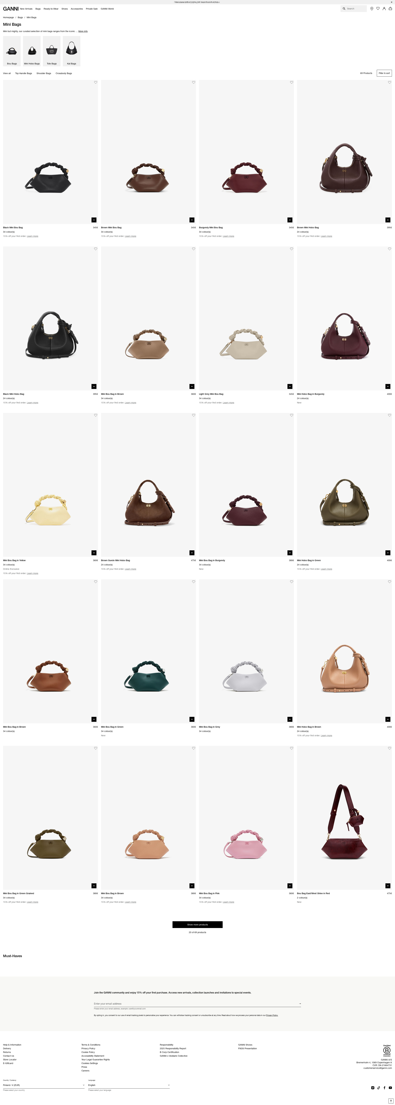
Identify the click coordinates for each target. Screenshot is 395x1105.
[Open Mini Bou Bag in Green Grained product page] (50, 818)
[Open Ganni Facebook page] (384, 1088)
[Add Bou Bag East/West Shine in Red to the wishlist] (389, 748)
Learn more (32, 236)
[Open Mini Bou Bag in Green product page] (148, 651)
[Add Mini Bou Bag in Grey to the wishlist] (291, 581)
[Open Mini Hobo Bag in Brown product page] (344, 651)
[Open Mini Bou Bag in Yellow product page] (50, 485)
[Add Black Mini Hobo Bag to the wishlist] (95, 249)
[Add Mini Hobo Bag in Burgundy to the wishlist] (389, 249)
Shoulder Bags (44, 73)
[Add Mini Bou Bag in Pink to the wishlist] (291, 748)
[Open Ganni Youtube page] (390, 1088)
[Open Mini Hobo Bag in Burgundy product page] (344, 318)
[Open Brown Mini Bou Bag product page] (148, 152)
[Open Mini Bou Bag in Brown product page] (148, 318)
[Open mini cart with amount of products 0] (390, 8)
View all (7, 73)
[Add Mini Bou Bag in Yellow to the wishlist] (95, 415)
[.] (197, 2)
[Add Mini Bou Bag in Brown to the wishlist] (193, 249)
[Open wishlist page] (378, 8)
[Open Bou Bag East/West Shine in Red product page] (344, 818)
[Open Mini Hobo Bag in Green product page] (344, 485)
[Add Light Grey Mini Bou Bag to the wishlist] (291, 249)
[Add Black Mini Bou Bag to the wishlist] (95, 82)
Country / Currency (9, 1080)
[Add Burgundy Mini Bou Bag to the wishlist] (291, 82)
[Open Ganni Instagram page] (373, 1088)
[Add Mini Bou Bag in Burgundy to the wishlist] (291, 415)
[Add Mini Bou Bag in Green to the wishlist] (193, 581)
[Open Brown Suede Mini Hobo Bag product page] (148, 485)
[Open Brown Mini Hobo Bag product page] (344, 152)
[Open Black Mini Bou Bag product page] (50, 152)
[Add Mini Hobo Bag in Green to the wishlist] (389, 415)
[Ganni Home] (11, 8)
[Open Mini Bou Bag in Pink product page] (246, 818)
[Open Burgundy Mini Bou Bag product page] (246, 152)
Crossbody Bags (64, 73)
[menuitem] (26, 8)
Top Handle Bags (23, 73)
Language (91, 1080)
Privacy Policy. (272, 1015)
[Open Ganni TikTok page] (378, 1088)
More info (83, 31)
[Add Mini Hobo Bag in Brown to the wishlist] (389, 581)
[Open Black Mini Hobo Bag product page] (50, 318)
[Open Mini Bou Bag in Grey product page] (246, 651)
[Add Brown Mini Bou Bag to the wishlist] (193, 82)
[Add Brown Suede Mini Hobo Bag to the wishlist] (193, 415)
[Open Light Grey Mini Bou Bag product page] (246, 318)
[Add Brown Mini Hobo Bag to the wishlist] (389, 82)
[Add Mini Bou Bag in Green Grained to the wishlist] (95, 748)
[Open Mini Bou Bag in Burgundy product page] (246, 485)
